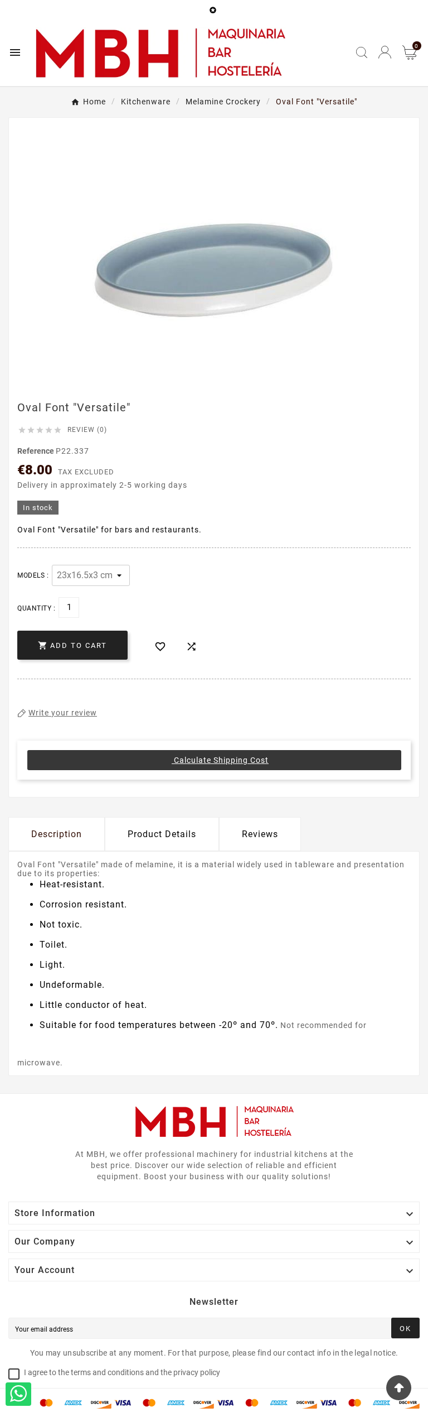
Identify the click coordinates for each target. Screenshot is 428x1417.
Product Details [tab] (162, 834)
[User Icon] (384, 52)
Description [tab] (56, 834)
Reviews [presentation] (260, 834)
